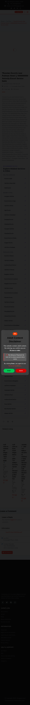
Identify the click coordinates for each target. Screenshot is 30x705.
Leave (21, 370)
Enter (9, 370)
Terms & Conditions (14, 366)
